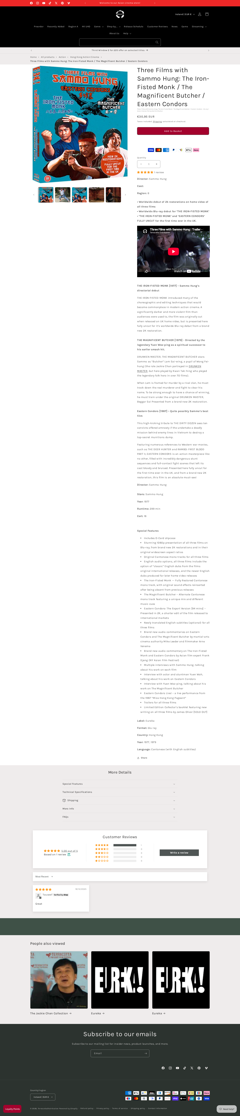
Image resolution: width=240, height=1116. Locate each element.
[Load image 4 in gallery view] (96, 194)
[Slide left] (33, 194)
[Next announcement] (154, 3)
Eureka (96, 1013)
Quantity (141, 157)
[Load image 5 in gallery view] (113, 194)
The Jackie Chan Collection (49, 1013)
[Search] (157, 42)
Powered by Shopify (68, 1108)
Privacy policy (102, 1108)
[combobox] (120, 42)
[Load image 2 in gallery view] (62, 194)
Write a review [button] (179, 852)
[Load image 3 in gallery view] (79, 194)
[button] (173, 140)
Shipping (157, 121)
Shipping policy (138, 1108)
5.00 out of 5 (69, 850)
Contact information (157, 1108)
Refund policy (86, 1108)
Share (144, 757)
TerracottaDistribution (48, 1108)
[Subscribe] (145, 1053)
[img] (43, 889)
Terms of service (120, 1108)
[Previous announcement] (85, 3)
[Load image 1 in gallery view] (45, 194)
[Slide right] (125, 194)
